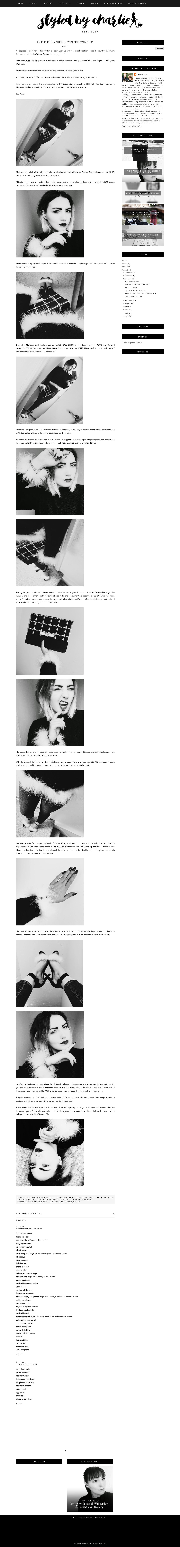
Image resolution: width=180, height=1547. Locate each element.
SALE (45, 1202)
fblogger (22, 1199)
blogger (54, 1197)
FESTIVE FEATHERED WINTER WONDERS (140, 294)
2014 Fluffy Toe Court (95, 84)
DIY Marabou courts (99, 762)
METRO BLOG (64, 3)
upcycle (68, 1202)
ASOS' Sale (39, 1097)
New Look (51, 596)
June (127, 310)
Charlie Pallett (142, 74)
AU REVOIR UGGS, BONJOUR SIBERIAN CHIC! (143, 150)
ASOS (58, 345)
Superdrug (41, 843)
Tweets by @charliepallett (132, 342)
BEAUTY (94, 3)
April (127, 316)
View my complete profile (131, 126)
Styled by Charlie (85, 1543)
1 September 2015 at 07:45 (29, 1229)
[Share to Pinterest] (105, 1197)
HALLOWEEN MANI (132, 282)
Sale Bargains (56, 1202)
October (128, 279)
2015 (125, 267)
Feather (32, 1199)
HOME (20, 3)
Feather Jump (44, 1199)
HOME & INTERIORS (113, 3)
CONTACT (34, 3)
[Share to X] (98, 1197)
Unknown (20, 1226)
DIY (73, 1197)
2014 (125, 270)
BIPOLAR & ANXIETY (137, 3)
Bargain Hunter (40, 1197)
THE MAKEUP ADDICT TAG (29, 1214)
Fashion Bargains (85, 1197)
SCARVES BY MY (131, 288)
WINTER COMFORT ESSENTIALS (137, 284)
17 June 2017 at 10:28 (26, 1364)
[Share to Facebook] (101, 1197)
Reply (19, 1354)
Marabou (57, 1199)
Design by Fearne (99, 1543)
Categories (23, 13)
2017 (125, 260)
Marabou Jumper (72, 1199)
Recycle (38, 1202)
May (127, 313)
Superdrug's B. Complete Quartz (30, 846)
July (126, 307)
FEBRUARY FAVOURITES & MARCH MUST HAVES (143, 236)
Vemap (76, 1202)
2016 (125, 263)
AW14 (28, 1197)
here (22, 94)
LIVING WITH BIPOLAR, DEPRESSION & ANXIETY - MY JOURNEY (143, 172)
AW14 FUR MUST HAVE (133, 297)
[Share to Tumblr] (108, 1197)
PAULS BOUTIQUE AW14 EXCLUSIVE (142, 193)
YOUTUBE (48, 3)
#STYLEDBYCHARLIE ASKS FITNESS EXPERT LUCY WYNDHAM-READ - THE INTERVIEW (142, 214)
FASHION (81, 3)
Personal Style (25, 1202)
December (129, 272)
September (129, 300)
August (128, 304)
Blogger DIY (65, 1197)
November (129, 276)
